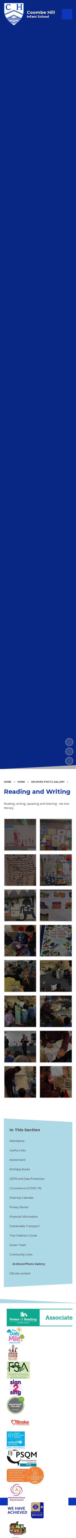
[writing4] (56, 905)
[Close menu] (67, 14)
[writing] (20, 870)
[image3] (20, 1011)
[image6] (56, 976)
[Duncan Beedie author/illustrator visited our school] (56, 1011)
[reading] (20, 941)
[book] (56, 941)
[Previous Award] (4, 1501)
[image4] (20, 976)
